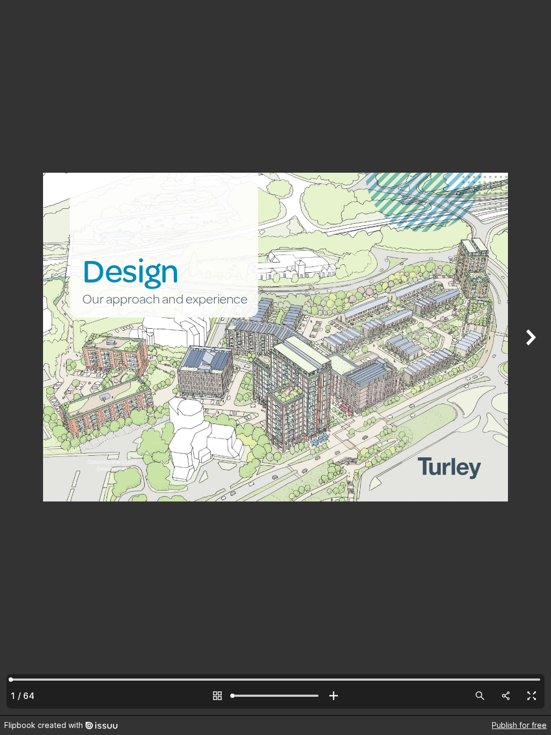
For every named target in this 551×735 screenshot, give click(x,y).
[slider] (275, 695)
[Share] (506, 695)
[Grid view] (217, 695)
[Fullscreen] (531, 695)
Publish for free (519, 725)
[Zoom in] (333, 695)
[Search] (480, 695)
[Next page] (529, 357)
